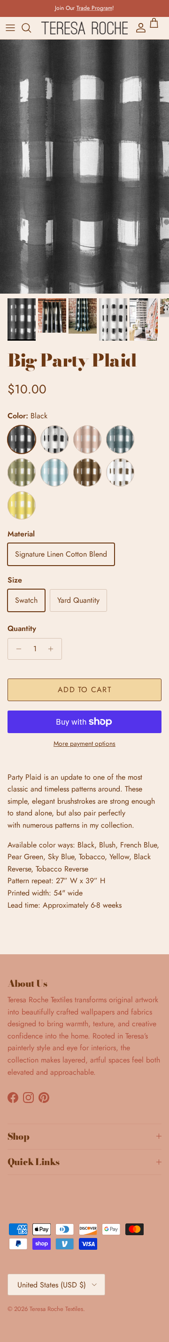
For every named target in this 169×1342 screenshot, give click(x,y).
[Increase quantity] (53, 649)
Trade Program (94, 8)
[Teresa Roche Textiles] (84, 28)
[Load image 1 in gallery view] (84, 167)
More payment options (84, 744)
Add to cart (84, 689)
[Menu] (10, 27)
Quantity (22, 628)
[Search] (31, 27)
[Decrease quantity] (16, 649)
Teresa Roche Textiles (56, 1308)
